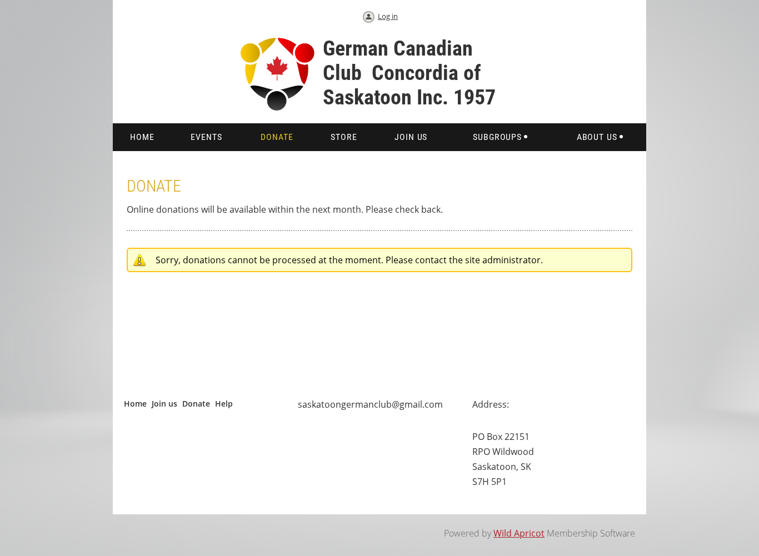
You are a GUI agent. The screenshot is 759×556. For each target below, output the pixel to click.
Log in (388, 16)
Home (135, 403)
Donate (196, 403)
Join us (164, 403)
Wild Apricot (519, 533)
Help (224, 403)
